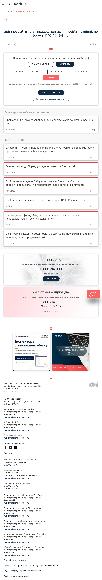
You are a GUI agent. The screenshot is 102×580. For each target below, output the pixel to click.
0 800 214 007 (11, 465)
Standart (37, 71)
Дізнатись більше (41, 64)
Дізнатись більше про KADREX (52, 99)
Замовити (64, 64)
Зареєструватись (51, 92)
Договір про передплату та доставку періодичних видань (31, 565)
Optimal (19, 71)
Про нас (8, 453)
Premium (51, 78)
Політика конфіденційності (16, 576)
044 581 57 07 (51, 306)
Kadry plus (57, 71)
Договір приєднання (15, 560)
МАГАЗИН (51, 278)
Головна (8, 11)
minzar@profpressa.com (16, 417)
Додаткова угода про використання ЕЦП (23, 571)
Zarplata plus (79, 71)
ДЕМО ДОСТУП (93, 294)
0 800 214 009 (51, 302)
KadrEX (85, 58)
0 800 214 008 (11, 472)
